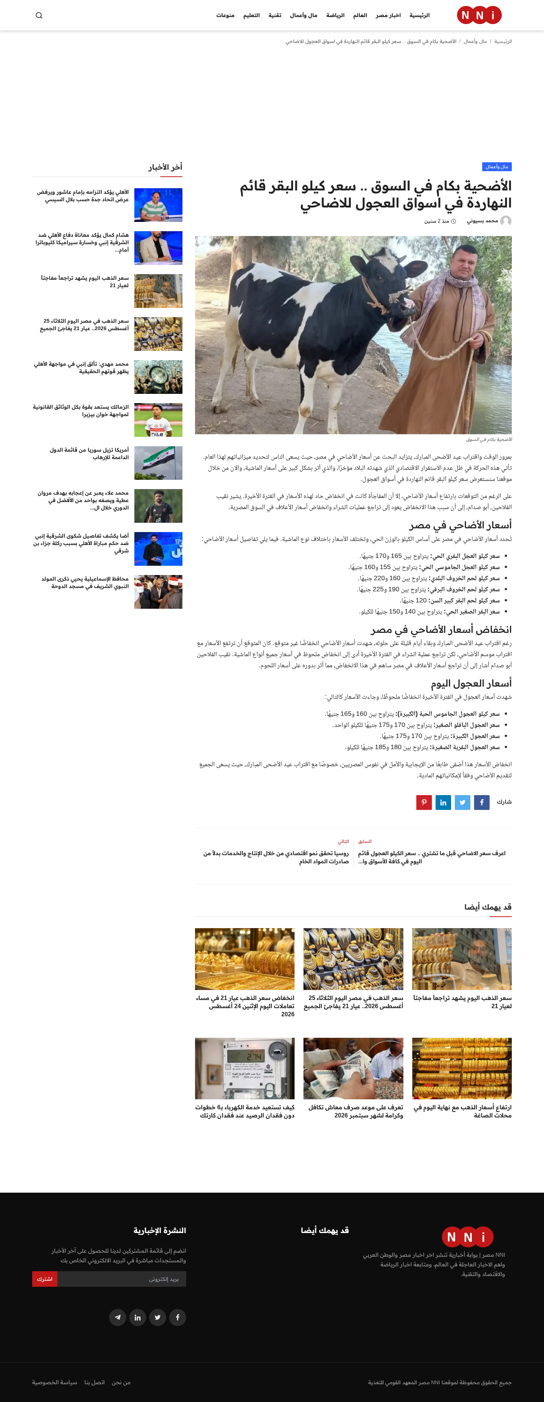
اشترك (45, 1279)
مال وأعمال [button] (304, 15)
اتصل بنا (94, 1382)
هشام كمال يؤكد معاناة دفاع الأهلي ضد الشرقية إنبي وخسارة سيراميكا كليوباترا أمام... (82, 242)
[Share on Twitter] (462, 802)
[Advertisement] (272, 107)
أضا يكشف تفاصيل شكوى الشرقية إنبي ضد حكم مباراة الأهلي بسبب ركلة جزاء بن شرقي (81, 543)
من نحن (121, 1382)
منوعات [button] (225, 15)
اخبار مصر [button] (388, 15)
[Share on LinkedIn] (443, 802)
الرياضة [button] (335, 15)
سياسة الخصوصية (54, 1382)
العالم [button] (360, 15)
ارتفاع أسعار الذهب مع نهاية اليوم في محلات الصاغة (463, 1111)
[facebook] (177, 1317)
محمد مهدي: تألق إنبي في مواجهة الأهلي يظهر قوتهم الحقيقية (81, 368)
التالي (343, 841)
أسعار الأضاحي (420, 496)
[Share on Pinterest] (424, 802)
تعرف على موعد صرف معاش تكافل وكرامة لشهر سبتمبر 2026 (356, 1111)
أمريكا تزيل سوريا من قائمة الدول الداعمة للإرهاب (89, 453)
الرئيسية (420, 15)
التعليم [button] (252, 15)
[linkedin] (137, 1317)
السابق (365, 841)
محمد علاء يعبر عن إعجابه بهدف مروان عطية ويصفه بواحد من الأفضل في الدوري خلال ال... (83, 500)
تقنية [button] (275, 15)
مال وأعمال (475, 41)
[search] (39, 15)
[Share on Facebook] (482, 802)
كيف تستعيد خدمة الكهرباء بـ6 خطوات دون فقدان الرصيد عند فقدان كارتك (245, 1111)
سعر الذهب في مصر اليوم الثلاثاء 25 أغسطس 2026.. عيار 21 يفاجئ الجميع (353, 1002)
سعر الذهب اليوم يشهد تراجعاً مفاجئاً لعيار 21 (462, 1002)
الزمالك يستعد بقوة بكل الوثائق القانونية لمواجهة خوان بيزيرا (81, 410)
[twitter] (157, 1317)
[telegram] (117, 1317)
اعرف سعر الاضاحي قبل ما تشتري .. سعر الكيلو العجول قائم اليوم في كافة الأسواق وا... (432, 857)
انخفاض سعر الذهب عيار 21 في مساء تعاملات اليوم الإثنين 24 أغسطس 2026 (245, 1006)
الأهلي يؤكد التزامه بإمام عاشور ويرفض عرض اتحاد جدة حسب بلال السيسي (83, 196)
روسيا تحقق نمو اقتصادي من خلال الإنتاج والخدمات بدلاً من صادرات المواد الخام (276, 857)
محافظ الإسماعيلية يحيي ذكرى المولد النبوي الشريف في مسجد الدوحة (85, 582)
